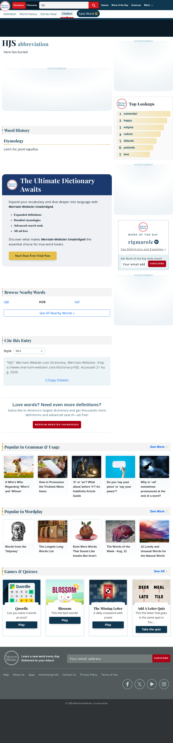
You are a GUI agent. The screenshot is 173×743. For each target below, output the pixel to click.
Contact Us (70, 674)
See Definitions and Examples (142, 249)
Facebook (127, 684)
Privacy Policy (89, 674)
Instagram (164, 684)
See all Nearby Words (56, 313)
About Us (19, 674)
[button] (149, 5)
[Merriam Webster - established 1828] (5, 4)
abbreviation (33, 43)
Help (6, 674)
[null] (156, 242)
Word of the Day (120, 5)
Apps (32, 674)
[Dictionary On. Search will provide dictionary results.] (25, 5)
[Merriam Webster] (143, 227)
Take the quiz (151, 629)
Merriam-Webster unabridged (57, 424)
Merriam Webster (11, 658)
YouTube (152, 684)
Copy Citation (58, 380)
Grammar (136, 5)
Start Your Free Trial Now (32, 255)
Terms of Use (109, 674)
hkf (77, 302)
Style (7, 351)
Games (104, 5)
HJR (6, 302)
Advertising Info (49, 674)
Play (21, 625)
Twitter (140, 684)
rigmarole (141, 241)
